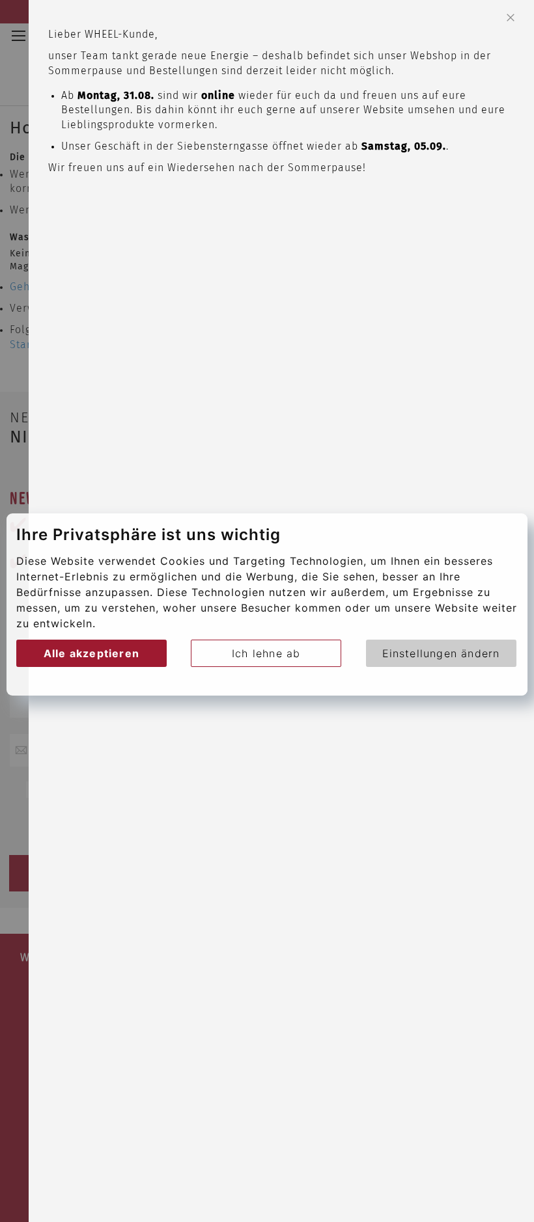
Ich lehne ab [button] (266, 653)
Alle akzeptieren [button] (91, 653)
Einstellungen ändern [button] (441, 653)
